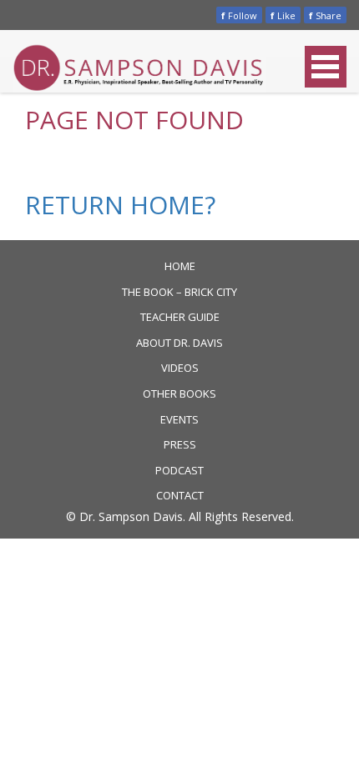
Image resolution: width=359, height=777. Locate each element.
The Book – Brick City (179, 291)
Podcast (179, 470)
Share (325, 15)
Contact (180, 495)
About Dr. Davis (179, 342)
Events (179, 419)
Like (283, 15)
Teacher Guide (180, 316)
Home (179, 265)
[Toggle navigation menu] (325, 67)
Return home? (120, 205)
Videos (180, 367)
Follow (239, 15)
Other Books (179, 393)
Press (180, 444)
